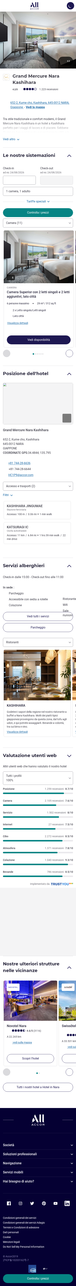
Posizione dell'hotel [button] (25, 373)
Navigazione (12, 1163)
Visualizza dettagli (17, 731)
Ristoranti (12, 642)
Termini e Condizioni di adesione (21, 1227)
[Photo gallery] (38, 40)
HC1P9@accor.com (20, 475)
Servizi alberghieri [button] (23, 565)
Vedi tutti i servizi (38, 616)
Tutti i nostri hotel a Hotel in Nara (38, 1087)
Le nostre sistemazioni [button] (29, 155)
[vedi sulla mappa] (38, 403)
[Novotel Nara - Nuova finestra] (30, 1001)
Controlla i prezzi (38, 1278)
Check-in (13, 170)
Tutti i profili (14, 778)
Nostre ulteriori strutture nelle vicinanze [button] (31, 967)
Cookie (7, 1237)
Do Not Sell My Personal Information (23, 1246)
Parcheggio (38, 627)
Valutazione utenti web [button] (30, 755)
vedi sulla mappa (22, 1042)
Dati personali (11, 1232)
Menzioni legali (11, 1241)
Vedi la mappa (35, 107)
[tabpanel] (38, 294)
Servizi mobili (13, 1172)
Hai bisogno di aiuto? (18, 1181)
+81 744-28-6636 (19, 463)
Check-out (50, 170)
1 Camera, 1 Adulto (18, 191)
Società (8, 1145)
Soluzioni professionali (20, 1154)
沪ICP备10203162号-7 (16, 1260)
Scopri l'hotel (30, 1058)
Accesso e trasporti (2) (20, 486)
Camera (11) (14, 223)
